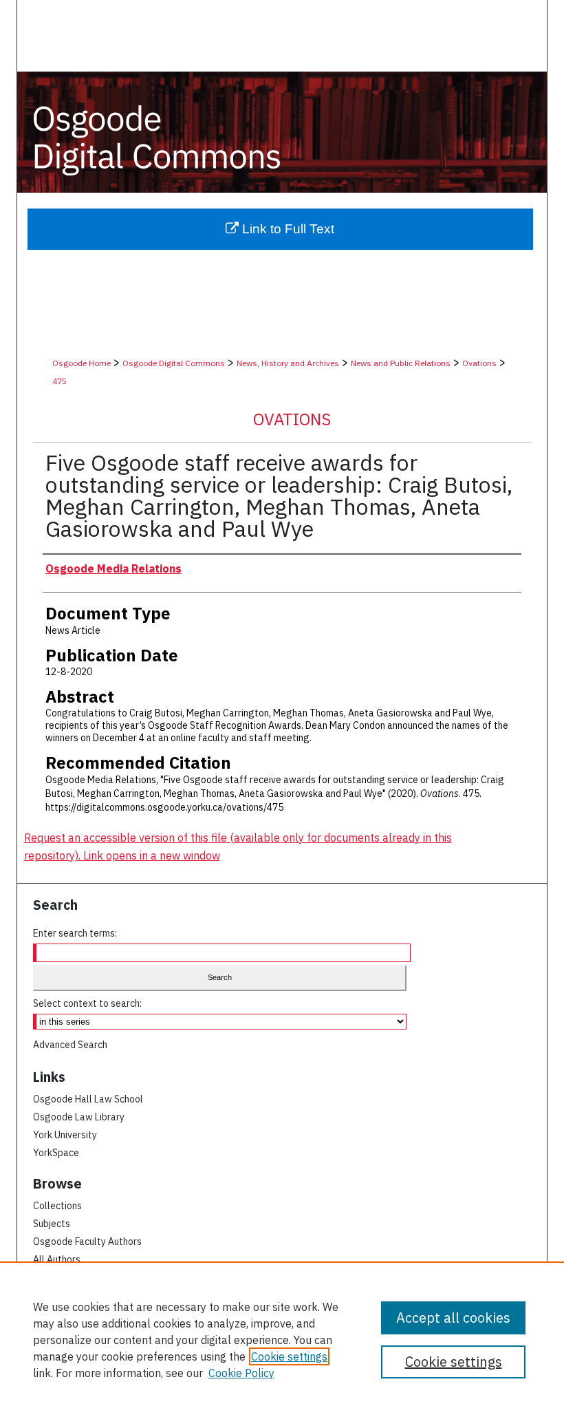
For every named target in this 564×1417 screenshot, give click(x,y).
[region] (282, 1339)
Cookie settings (289, 1356)
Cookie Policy (241, 1373)
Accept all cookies (453, 1317)
